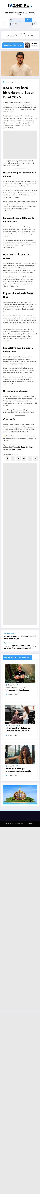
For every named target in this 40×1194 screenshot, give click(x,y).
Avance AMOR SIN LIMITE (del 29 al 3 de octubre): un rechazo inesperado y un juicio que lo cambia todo (18, 647)
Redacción (11, 685)
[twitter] (13, 458)
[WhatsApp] (35, 458)
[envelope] (24, 458)
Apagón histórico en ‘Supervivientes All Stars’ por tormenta (19, 637)
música (5, 112)
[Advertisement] (20, 145)
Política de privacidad (20, 823)
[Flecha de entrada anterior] (35, 636)
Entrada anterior (9, 633)
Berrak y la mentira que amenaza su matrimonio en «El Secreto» (18, 770)
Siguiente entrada (9, 643)
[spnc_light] (35, 23)
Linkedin (30, 447)
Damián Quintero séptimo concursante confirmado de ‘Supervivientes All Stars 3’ (16, 689)
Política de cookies (8, 823)
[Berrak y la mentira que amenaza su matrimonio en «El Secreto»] (20, 755)
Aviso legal (30, 823)
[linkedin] (18, 458)
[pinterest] (30, 458)
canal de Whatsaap (14, 449)
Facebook (21, 447)
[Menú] (3, 23)
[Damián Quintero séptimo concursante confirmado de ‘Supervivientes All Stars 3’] (20, 673)
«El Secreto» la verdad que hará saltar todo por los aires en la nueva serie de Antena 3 (18, 729)
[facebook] (7, 458)
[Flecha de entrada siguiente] (35, 647)
